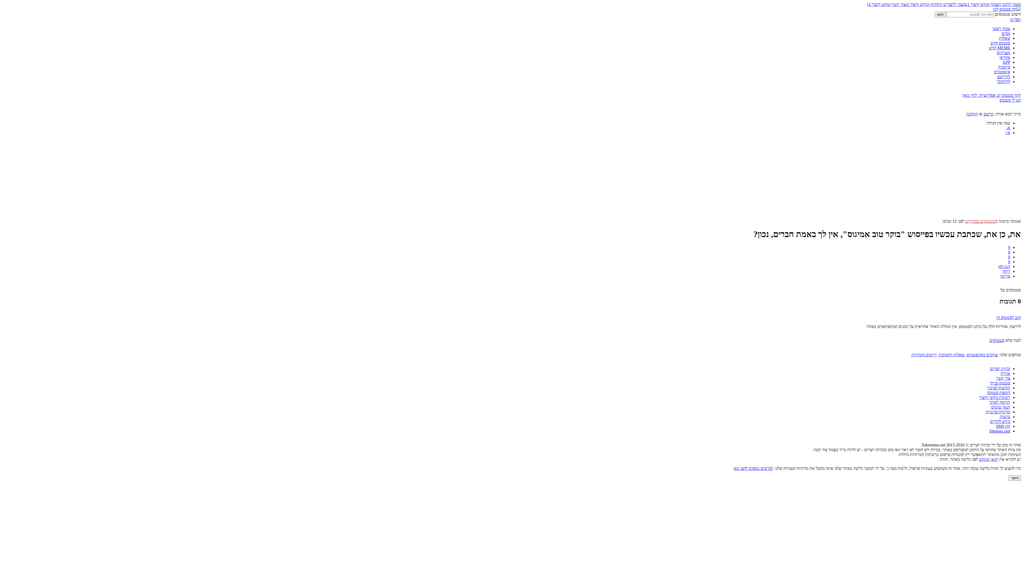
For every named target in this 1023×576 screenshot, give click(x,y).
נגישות (1005, 416)
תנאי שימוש (1000, 407)
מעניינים (1003, 52)
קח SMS (1003, 426)
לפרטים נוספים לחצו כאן (753, 468)
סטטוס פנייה (1000, 383)
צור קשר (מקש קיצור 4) (886, 4)
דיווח (1006, 271)
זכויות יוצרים (1000, 368)
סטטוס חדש (1000, 43)
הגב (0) (1004, 266)
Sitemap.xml (999, 431)
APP (1006, 62)
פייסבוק (1004, 67)
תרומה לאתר (999, 402)
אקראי (1004, 57)
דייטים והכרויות (924, 355)
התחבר (972, 114)
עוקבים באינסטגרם (982, 355)
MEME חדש (999, 48)
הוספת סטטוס (998, 392)
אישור (1015, 478)
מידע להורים (1000, 421)
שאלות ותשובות (952, 355)
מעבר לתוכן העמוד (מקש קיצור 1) (993, 4)
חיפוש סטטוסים (1008, 14)
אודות (1005, 373)
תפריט (1015, 19)
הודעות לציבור (998, 388)
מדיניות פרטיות (998, 412)
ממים (1006, 33)
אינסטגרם (1002, 72)
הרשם (989, 114)
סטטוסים (996, 340)
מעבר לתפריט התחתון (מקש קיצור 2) (936, 4)
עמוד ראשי (1001, 28)
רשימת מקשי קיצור (994, 397)
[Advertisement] (861, 181)
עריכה (1005, 276)
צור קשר (1003, 378)
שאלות (1004, 38)
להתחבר (1003, 81)
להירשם (1003, 76)
